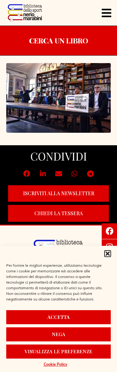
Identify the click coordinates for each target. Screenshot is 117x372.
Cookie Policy (55, 365)
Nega (58, 334)
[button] (108, 253)
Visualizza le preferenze (58, 351)
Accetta (58, 317)
